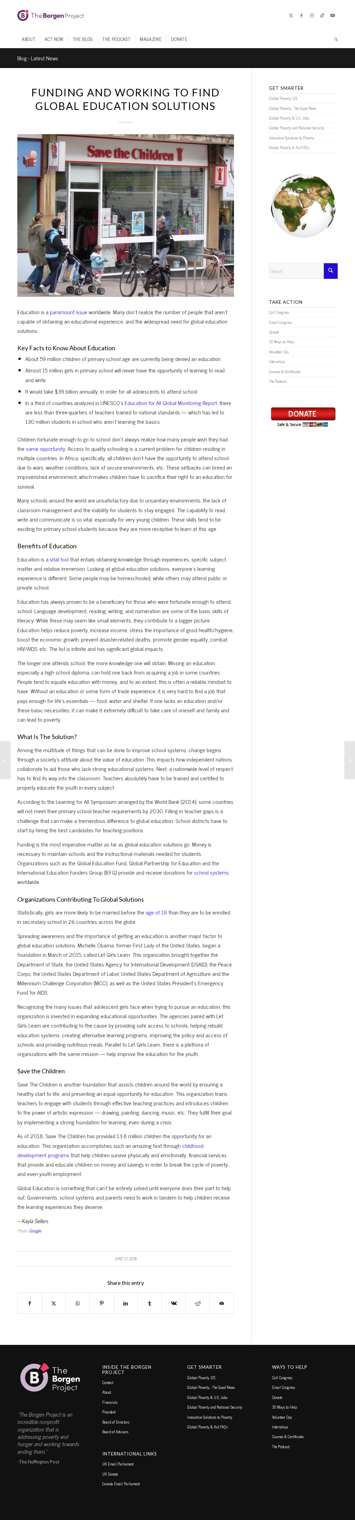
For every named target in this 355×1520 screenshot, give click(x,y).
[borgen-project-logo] (50, 15)
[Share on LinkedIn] (126, 1303)
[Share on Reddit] (197, 1303)
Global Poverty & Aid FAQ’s (289, 147)
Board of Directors (115, 1422)
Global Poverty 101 (283, 98)
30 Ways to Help (281, 341)
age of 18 (156, 912)
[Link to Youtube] (332, 15)
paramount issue (68, 311)
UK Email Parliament (117, 1464)
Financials (110, 1402)
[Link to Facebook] (301, 15)
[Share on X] (54, 1303)
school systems (211, 872)
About (106, 1392)
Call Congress (279, 312)
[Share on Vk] (173, 1303)
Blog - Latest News (37, 57)
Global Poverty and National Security (296, 127)
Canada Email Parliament (121, 1483)
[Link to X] (291, 15)
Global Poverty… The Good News (293, 108)
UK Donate (110, 1474)
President (108, 1412)
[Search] (334, 39)
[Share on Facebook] (30, 1303)
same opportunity (45, 448)
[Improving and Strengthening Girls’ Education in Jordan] (5, 760)
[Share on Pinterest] (101, 1303)
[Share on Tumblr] (150, 1303)
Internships (277, 361)
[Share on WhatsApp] (77, 1303)
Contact (107, 1382)
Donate (274, 332)
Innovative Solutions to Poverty (291, 138)
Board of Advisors (115, 1431)
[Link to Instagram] (311, 15)
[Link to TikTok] (322, 15)
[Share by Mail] (221, 1303)
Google (35, 1230)
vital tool (59, 559)
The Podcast (277, 381)
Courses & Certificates (285, 371)
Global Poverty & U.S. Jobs (289, 118)
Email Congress (280, 322)
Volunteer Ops (279, 352)
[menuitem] (28, 39)
